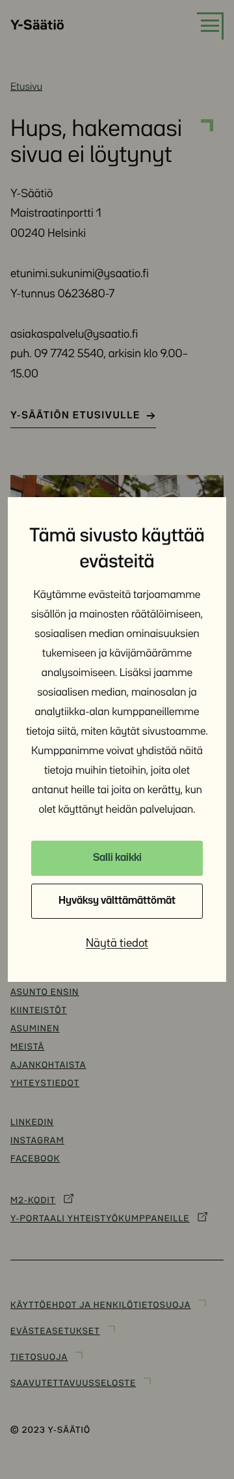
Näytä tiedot (117, 943)
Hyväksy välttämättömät (117, 901)
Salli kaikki (117, 858)
